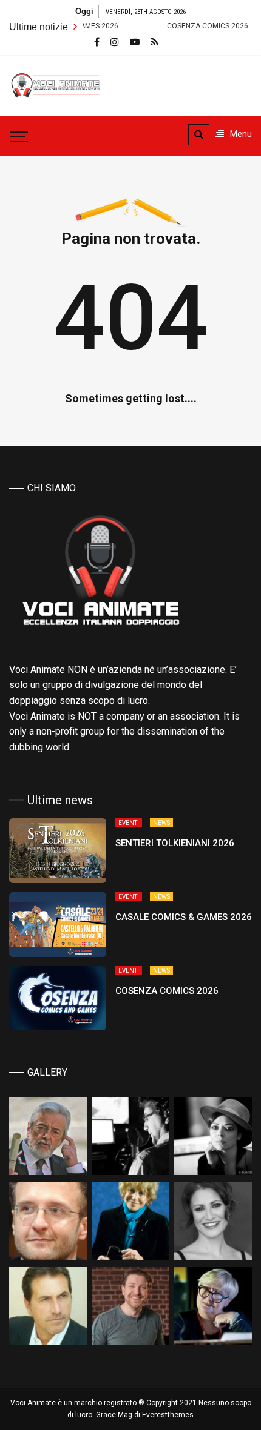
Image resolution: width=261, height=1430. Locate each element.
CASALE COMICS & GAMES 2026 (183, 917)
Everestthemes (168, 1415)
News (161, 822)
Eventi (128, 822)
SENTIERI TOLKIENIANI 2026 (174, 843)
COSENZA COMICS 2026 (185, 26)
